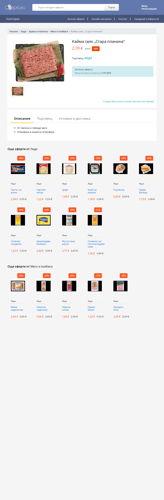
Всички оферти (76, 18)
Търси (111, 7)
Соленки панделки (16, 242)
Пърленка (118, 190)
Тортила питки (41, 191)
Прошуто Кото (118, 308)
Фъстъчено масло (68, 242)
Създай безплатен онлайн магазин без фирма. (129, 101)
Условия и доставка (74, 118)
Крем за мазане (92, 191)
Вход (144, 5)
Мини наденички (17, 308)
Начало (14, 31)
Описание (22, 118)
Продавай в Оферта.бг (146, 18)
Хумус (65, 190)
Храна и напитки (38, 31)
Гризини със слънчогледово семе (95, 244)
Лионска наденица (42, 308)
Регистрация (149, 8)
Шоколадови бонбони (43, 242)
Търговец (44, 118)
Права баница (143, 191)
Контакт (123, 18)
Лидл (23, 31)
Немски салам (66, 308)
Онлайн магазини (101, 18)
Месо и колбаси (59, 31)
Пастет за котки (16, 191)
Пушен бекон (91, 308)
